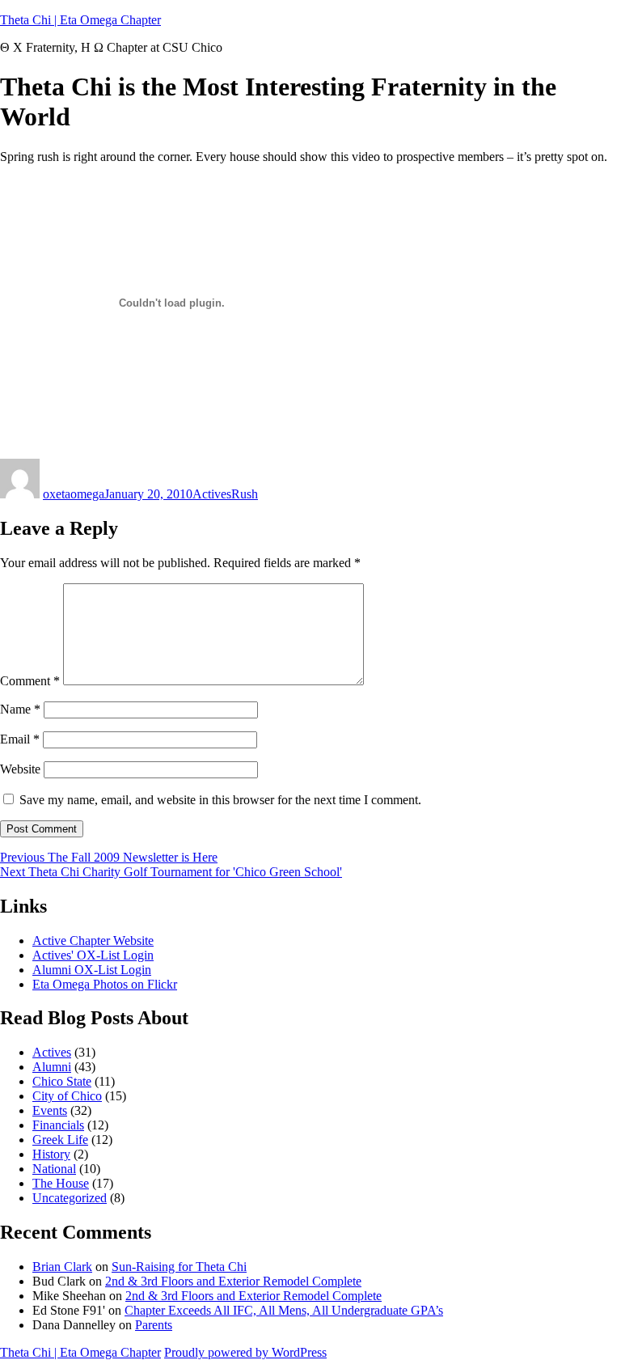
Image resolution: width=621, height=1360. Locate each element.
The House (60, 1183)
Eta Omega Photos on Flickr (104, 984)
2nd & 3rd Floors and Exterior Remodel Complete (233, 1281)
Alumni (51, 1067)
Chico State (61, 1081)
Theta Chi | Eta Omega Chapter (80, 20)
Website (20, 769)
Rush (244, 494)
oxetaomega (73, 494)
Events (49, 1110)
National (54, 1169)
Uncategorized (69, 1198)
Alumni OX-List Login (91, 970)
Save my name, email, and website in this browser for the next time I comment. (220, 800)
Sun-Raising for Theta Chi (179, 1266)
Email (20, 739)
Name (20, 709)
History (51, 1154)
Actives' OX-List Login (93, 955)
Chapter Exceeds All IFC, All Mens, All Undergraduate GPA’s (284, 1310)
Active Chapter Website (93, 940)
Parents (153, 1325)
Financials (58, 1125)
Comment (30, 681)
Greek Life (60, 1139)
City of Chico (67, 1096)
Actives (211, 494)
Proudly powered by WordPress (245, 1352)
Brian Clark (62, 1266)
